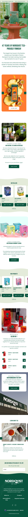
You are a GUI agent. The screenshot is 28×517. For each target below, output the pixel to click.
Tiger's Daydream (5, 198)
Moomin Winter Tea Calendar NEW (21, 288)
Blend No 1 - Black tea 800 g (13, 352)
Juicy (21, 162)
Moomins (14, 260)
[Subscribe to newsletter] (24, 469)
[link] (22, 4)
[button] (2, 4)
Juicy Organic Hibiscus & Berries (8, 288)
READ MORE (14, 388)
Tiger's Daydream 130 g (19, 198)
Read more (14, 166)
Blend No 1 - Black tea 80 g (13, 359)
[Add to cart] (24, 353)
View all (14, 208)
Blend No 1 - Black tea (12, 365)
